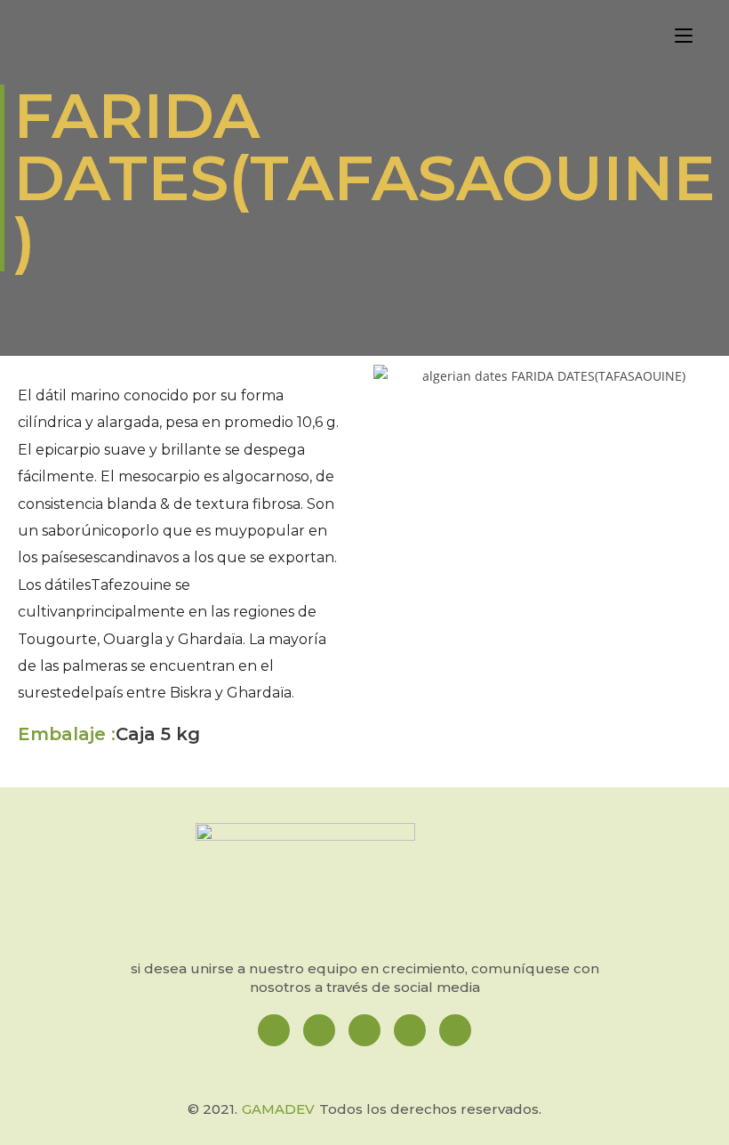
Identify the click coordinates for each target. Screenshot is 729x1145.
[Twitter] (410, 1030)
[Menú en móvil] (684, 37)
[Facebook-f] (274, 1030)
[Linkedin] (364, 1030)
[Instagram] (319, 1030)
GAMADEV (278, 1109)
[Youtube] (455, 1030)
